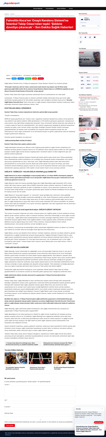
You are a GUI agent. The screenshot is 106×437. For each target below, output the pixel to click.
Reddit (34, 78)
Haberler (7, 14)
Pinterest (41, 78)
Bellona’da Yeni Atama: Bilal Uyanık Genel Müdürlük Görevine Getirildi (89, 109)
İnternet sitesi (9, 413)
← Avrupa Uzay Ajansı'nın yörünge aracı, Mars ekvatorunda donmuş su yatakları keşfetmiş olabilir (22, 343)
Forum (71, 8)
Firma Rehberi (50, 8)
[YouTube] (95, 37)
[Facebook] (81, 37)
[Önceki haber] (94, 53)
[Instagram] (90, 37)
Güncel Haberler (37, 8)
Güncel (12, 14)
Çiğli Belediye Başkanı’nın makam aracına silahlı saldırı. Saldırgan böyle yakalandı (89, 99)
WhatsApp (28, 78)
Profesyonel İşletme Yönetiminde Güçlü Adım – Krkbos (88, 106)
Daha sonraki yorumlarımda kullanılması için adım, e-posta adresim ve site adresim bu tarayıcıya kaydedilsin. (39, 422)
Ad (6, 400)
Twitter (14, 78)
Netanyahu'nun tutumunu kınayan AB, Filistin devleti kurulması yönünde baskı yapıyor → (57, 343)
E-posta (8, 406)
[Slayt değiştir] (86, 174)
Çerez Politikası (61, 8)
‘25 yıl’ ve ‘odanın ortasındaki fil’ (88, 102)
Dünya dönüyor (84, 103)
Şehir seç (83, 22)
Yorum (7, 384)
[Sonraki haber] (97, 53)
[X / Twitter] (85, 37)
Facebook (20, 78)
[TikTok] (81, 42)
